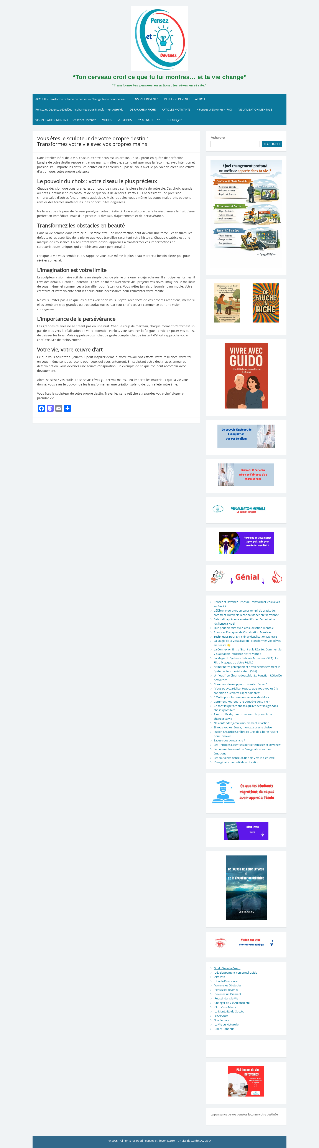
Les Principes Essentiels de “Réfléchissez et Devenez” (247, 745)
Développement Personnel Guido (235, 972)
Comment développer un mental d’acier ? (240, 684)
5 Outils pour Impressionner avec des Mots (241, 697)
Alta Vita (219, 977)
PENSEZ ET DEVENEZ (145, 99)
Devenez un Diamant (227, 994)
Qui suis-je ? (174, 120)
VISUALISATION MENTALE (255, 109)
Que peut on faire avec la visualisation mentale (244, 628)
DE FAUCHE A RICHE (143, 109)
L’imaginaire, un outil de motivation (236, 762)
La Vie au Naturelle (226, 1024)
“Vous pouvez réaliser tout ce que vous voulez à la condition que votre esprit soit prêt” (246, 690)
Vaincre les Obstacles (227, 985)
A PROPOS (125, 120)
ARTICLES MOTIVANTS (176, 109)
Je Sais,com (221, 1016)
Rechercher (217, 137)
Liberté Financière (225, 981)
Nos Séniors (221, 1020)
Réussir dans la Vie (226, 998)
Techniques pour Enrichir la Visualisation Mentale (245, 637)
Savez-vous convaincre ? (229, 740)
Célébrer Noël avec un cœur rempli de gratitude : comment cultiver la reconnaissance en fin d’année (246, 613)
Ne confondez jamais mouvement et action (241, 723)
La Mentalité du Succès (229, 1011)
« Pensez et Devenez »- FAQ (214, 109)
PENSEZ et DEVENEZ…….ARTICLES (185, 99)
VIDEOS (107, 120)
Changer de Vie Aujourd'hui (232, 1003)
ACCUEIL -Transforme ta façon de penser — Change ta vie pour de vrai (80, 99)
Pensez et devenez (226, 990)
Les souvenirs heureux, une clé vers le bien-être (244, 758)
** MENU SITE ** (149, 120)
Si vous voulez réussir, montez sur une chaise (243, 727)
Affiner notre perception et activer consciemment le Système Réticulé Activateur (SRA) (247, 669)
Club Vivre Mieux (225, 1007)
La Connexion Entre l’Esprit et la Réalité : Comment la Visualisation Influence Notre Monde (247, 651)
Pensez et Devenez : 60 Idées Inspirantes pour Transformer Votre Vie (79, 109)
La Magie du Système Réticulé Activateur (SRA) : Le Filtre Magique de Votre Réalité (246, 660)
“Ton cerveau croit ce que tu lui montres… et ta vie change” (159, 77)
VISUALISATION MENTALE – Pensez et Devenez (65, 120)
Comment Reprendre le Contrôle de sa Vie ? (242, 701)
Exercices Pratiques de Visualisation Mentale (242, 632)
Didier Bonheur (224, 1029)
